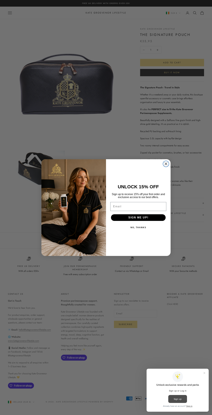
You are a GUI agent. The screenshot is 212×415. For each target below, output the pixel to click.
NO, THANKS (138, 227)
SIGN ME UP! (138, 217)
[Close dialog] (166, 164)
